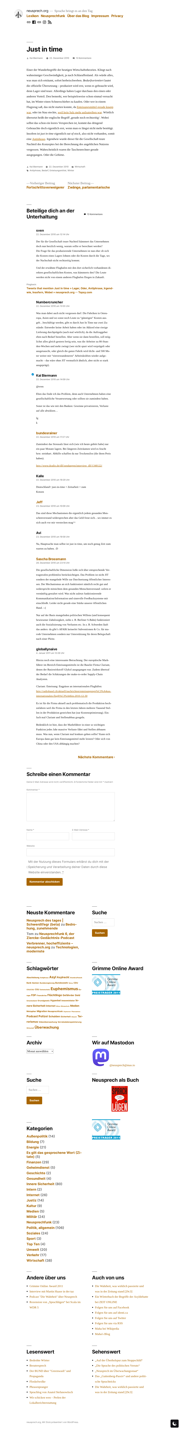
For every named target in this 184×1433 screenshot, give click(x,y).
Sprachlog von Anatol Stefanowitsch (51, 1392)
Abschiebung (33, 977)
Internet (50, 1005)
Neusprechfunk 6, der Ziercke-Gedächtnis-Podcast (50, 936)
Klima (58, 1006)
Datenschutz (45, 990)
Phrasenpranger (38, 1387)
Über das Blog (78, 16)
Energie (33, 1147)
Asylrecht (63, 977)
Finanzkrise (42, 995)
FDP (33, 995)
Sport (31, 1239)
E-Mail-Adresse (80, 830)
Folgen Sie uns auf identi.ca (111, 1313)
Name (30, 830)
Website (31, 846)
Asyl (52, 977)
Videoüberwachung (48, 1022)
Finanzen (34, 1162)
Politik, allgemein (41, 1228)
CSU (37, 989)
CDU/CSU (30, 990)
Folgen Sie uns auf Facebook (112, 1307)
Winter (70, 170)
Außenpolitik (37, 1136)
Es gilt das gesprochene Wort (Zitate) (54, 1155)
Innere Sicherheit (40, 1184)
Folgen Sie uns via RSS (109, 1323)
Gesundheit (36, 1179)
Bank (29, 983)
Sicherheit (66, 1016)
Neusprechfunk (53, 16)
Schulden (54, 1016)
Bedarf (45, 170)
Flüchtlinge (54, 995)
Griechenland (32, 1001)
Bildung (33, 1142)
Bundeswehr (61, 983)
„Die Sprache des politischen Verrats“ (117, 1365)
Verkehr (33, 1255)
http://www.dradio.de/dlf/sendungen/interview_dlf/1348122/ (69, 465)
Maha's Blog (102, 1334)
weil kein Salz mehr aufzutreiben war (80, 112)
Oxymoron (67, 1011)
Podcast (32, 1016)
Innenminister (68, 1000)
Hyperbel (55, 1000)
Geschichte (36, 1173)
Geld (77, 995)
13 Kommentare (83, 58)
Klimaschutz (65, 1006)
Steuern (74, 1017)
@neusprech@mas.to (122, 1065)
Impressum (100, 16)
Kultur (31, 1206)
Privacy (117, 16)
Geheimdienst (38, 1168)
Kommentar (33, 789)
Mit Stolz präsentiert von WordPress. (60, 1422)
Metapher (31, 1011)
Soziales (33, 1233)
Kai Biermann (36, 58)
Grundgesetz (44, 1001)
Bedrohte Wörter (39, 1360)
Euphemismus (64, 988)
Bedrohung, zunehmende (52, 926)
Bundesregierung (47, 983)
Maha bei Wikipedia (107, 1329)
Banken (35, 983)
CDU (76, 983)
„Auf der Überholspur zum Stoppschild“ (119, 1360)
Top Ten (33, 1244)
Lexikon (33, 16)
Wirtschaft (80, 166)
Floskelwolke (37, 1381)
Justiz (32, 1200)
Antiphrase (38, 139)
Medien (74, 1005)
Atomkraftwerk (76, 978)
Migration (42, 1011)
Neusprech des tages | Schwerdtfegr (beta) (45, 922)
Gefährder (68, 995)
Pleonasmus (76, 1011)
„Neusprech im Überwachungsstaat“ (116, 1371)
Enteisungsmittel (58, 170)
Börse (71, 983)
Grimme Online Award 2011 (46, 1286)
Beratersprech (37, 1365)
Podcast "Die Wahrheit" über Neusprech (53, 1297)
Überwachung (47, 1027)
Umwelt (33, 1250)
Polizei (43, 1016)
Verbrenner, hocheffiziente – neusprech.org (50, 945)
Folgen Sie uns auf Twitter (110, 1318)
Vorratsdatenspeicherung (69, 1022)
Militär (32, 1217)
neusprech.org (37, 11)
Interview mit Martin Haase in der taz (51, 1291)
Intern (31, 1189)
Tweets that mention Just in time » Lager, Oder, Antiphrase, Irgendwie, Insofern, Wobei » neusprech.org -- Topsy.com (70, 290)
